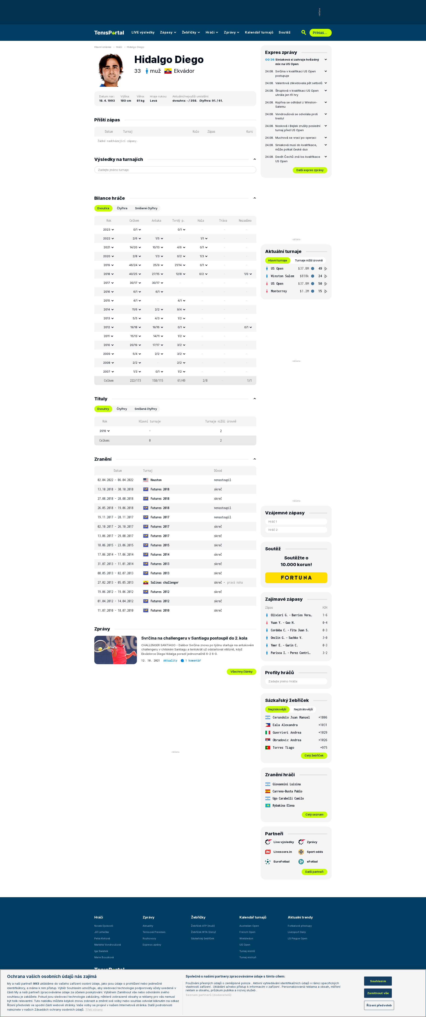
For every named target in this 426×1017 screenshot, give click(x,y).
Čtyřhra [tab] (122, 208)
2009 (106, 353)
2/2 (157, 309)
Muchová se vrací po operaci (295, 137)
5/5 (135, 318)
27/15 (156, 274)
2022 (106, 238)
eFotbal (312, 861)
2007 (106, 371)
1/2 (180, 318)
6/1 (135, 291)
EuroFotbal (282, 861)
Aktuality (170, 660)
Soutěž (284, 32)
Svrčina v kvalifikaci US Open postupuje (295, 73)
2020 (106, 256)
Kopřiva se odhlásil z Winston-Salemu (296, 105)
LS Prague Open (297, 938)
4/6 (179, 247)
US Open (244, 944)
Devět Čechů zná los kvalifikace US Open (297, 159)
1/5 (158, 238)
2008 (106, 362)
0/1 (135, 229)
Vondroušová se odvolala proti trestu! (296, 116)
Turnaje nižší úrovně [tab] (309, 260)
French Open (247, 932)
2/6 (135, 238)
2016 (107, 291)
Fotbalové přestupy (300, 925)
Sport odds (315, 851)
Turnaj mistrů (247, 951)
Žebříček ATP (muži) (203, 925)
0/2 (179, 256)
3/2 (179, 345)
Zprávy (230, 32)
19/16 (156, 327)
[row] (175, 229)
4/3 (157, 318)
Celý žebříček (314, 755)
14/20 (133, 247)
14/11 (156, 336)
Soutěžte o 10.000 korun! (296, 561)
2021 (107, 247)
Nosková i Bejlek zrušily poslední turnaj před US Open (297, 128)
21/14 (178, 265)
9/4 (179, 309)
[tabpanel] (175, 300)
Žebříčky (189, 32)
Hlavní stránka (102, 47)
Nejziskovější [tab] (277, 709)
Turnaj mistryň (247, 957)
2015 (107, 300)
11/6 (134, 309)
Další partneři (314, 871)
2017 (107, 282)
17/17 (156, 345)
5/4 (135, 353)
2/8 (135, 256)
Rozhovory (149, 938)
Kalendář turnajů (259, 32)
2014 (107, 309)
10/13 (156, 247)
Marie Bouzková (104, 957)
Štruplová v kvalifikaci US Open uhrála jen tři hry (297, 93)
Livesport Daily (297, 932)
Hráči (210, 32)
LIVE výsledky (143, 32)
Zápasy (166, 32)
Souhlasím (378, 981)
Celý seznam (314, 814)
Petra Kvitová (102, 938)
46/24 (133, 265)
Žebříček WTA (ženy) (203, 932)
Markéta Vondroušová (107, 944)
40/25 (133, 274)
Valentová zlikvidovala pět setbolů (298, 83)
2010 (107, 345)
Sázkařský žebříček (202, 938)
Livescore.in (283, 851)
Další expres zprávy (309, 170)
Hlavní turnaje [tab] (277, 260)
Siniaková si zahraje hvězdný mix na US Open (297, 62)
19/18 (133, 327)
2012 (107, 327)
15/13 (133, 336)
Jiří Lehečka (101, 932)
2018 (107, 274)
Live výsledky (284, 842)
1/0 (246, 274)
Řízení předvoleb (379, 1005)
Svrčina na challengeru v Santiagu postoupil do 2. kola (194, 638)
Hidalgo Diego (135, 47)
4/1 (135, 300)
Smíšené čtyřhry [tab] (146, 208)
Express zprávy (152, 944)
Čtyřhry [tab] (122, 409)
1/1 (202, 238)
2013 (107, 318)
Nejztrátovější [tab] (303, 709)
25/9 (156, 265)
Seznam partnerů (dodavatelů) (209, 995)
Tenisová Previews (154, 932)
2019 (107, 265)
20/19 (133, 345)
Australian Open (249, 925)
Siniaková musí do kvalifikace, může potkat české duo (296, 147)
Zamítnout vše (378, 993)
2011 (107, 336)
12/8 (179, 274)
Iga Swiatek (101, 951)
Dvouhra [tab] (103, 208)
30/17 (133, 282)
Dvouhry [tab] (103, 409)
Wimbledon (246, 938)
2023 (106, 229)
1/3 (158, 256)
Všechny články (241, 671)
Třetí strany (94, 1009)
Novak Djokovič (103, 925)
